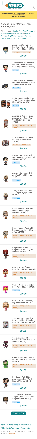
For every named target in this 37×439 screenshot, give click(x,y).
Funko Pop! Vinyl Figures (23, 31)
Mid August (18, 14)
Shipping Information (10, 428)
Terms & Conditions (9, 425)
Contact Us (25, 428)
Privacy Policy (25, 425)
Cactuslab (11, 434)
